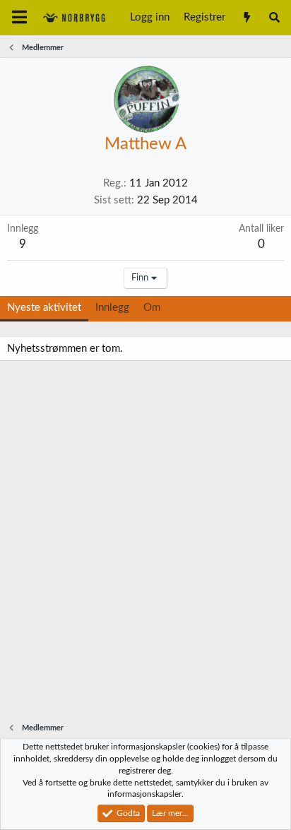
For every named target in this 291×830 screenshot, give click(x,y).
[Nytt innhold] (246, 17)
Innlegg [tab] (112, 307)
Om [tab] (151, 307)
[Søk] (274, 17)
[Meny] (19, 17)
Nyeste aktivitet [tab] (44, 307)
